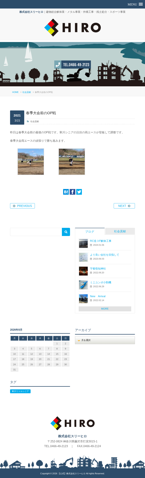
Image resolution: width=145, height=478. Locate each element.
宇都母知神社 (98, 268)
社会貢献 (26, 92)
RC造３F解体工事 (100, 240)
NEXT (122, 205)
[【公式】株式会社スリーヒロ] (72, 28)
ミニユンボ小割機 (100, 282)
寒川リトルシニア (20, 391)
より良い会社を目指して (104, 254)
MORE (105, 308)
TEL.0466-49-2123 (76, 64)
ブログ (89, 231)
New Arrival (97, 296)
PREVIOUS (24, 205)
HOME (15, 92)
